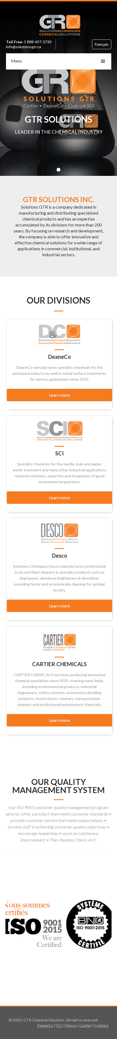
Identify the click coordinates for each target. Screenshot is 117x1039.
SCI (59, 1025)
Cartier (85, 1025)
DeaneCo (45, 1025)
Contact (101, 1025)
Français (102, 44)
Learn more (59, 394)
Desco (71, 1025)
